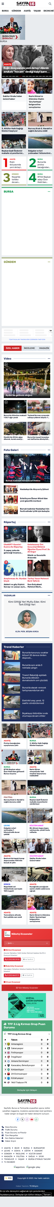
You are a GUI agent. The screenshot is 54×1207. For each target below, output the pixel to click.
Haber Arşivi (10, 1141)
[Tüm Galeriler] (49, 450)
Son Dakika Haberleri (14, 1138)
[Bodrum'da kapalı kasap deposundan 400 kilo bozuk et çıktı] (14, 846)
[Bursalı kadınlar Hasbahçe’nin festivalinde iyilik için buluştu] (11, 510)
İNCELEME (20, 1154)
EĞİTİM (27, 1151)
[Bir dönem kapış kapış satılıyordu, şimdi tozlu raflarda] (40, 815)
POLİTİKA (8, 797)
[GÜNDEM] (49, 262)
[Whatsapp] (36, 1119)
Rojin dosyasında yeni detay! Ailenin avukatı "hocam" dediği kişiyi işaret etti (17, 165)
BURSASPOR (39, 1148)
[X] (22, 1119)
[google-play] (33, 1167)
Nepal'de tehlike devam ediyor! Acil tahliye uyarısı (18, 180)
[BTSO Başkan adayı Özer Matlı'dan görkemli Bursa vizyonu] (14, 757)
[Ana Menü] (3, 4)
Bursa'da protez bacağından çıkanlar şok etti (43, 165)
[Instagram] (27, 1119)
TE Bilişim (34, 1186)
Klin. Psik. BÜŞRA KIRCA (27, 631)
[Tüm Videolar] (49, 358)
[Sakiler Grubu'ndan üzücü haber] (40, 846)
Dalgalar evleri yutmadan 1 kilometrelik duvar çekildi (12, 831)
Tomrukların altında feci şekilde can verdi (13, 916)
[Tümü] (49, 522)
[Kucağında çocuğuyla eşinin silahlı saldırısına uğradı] (40, 874)
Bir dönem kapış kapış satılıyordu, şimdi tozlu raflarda (40, 830)
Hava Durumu (11, 1127)
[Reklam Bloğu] (27, 1005)
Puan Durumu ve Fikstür (15, 1133)
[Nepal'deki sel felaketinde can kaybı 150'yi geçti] (14, 874)
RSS (10, 1178)
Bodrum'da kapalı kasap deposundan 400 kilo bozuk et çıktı (14, 860)
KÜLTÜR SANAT (36, 825)
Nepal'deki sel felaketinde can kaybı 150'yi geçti (13, 889)
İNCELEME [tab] (29, 348)
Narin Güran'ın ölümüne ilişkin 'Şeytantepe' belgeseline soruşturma (40, 918)
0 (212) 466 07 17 (13, 975)
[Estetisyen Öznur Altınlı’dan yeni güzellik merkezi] (11, 499)
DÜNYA (7, 884)
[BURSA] (49, 191)
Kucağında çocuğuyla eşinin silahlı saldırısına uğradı (40, 889)
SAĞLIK (32, 1156)
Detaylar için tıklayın (27, 1090)
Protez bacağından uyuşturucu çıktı (12, 744)
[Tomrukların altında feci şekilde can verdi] (14, 902)
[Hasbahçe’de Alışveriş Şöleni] (11, 489)
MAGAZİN (8, 1156)
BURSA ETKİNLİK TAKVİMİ (39, 1159)
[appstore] (19, 1167)
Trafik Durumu (11, 1130)
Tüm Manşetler (11, 1135)
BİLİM (17, 1148)
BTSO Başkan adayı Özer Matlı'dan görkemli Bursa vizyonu (44, 180)
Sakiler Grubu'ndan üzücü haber (38, 859)
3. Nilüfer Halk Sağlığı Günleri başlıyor (39, 744)
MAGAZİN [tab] (44, 348)
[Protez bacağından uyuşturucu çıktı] (14, 731)
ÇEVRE (7, 825)
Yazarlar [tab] (9, 595)
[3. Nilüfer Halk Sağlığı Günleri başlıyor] (40, 731)
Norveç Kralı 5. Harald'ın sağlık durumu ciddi (14, 801)
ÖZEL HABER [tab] (12, 348)
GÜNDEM (16, 11)
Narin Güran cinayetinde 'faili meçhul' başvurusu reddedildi (38, 772)
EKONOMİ (49, 11)
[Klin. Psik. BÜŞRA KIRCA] (27, 619)
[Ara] (50, 4)
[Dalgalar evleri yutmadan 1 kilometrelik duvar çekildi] (14, 815)
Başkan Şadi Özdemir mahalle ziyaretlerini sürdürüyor (39, 802)
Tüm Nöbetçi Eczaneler (28, 988)
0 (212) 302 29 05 (13, 959)
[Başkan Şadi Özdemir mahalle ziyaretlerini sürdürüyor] (40, 787)
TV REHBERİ (9, 1162)
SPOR (41, 1156)
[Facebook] (18, 1119)
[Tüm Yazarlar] (49, 595)
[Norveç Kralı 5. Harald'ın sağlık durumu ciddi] (14, 787)
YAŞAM (37, 11)
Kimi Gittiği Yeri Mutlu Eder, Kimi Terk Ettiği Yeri (27, 603)
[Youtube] (32, 1119)
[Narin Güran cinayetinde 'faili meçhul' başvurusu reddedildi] (40, 757)
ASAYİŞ (27, 11)
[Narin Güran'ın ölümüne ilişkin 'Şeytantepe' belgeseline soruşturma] (40, 902)
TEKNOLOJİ (9, 1159)
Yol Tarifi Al (29, 959)
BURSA (5, 11)
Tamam (47, 1194)
